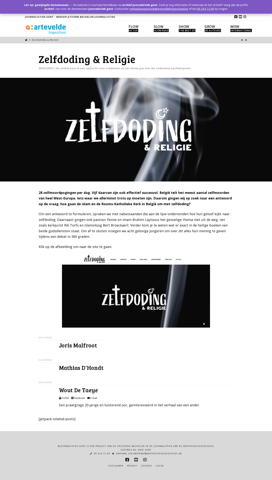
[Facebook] (236, 17)
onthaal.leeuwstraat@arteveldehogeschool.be (148, 453)
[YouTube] (240, 17)
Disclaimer (116, 466)
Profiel (65, 398)
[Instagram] (245, 17)
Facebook (79, 398)
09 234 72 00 (101, 453)
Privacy (132, 466)
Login (160, 466)
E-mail (93, 398)
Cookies (146, 466)
